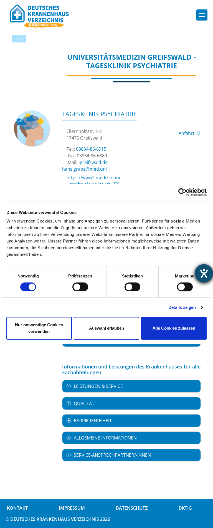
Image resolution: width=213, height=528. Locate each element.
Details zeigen (182, 307)
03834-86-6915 (91, 149)
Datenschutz (132, 508)
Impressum (72, 508)
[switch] (80, 286)
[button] (131, 386)
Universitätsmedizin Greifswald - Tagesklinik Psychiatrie (131, 61)
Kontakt (17, 508)
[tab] (131, 386)
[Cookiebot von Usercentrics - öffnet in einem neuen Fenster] (182, 192)
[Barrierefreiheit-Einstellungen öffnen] (204, 273)
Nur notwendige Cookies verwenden (39, 328)
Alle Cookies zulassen (174, 328)
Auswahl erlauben (106, 328)
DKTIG (185, 508)
